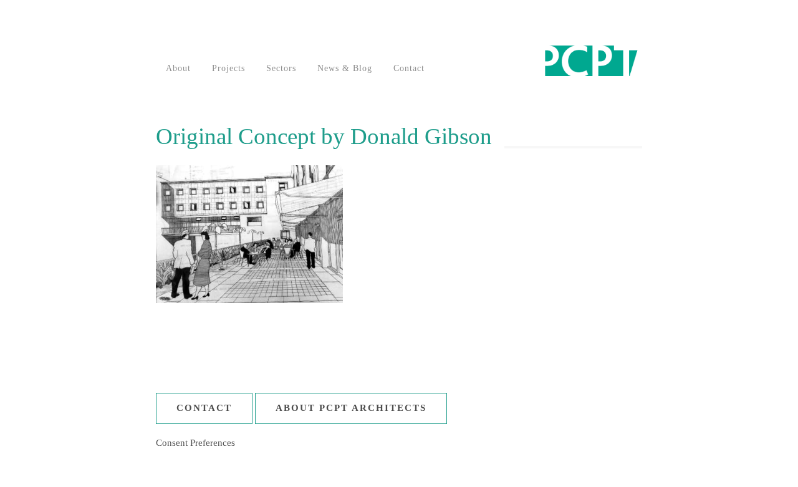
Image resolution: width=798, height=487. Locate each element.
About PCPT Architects (351, 408)
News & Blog (344, 68)
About (178, 68)
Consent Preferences (195, 443)
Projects (228, 68)
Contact (409, 68)
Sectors (281, 68)
